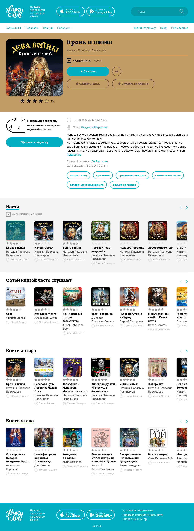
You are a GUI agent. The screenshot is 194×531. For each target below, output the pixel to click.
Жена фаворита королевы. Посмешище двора (45, 458)
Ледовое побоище (132, 247)
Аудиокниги (13, 27)
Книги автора (21, 351)
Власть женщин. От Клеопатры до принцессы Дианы (103, 458)
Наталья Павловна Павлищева (18, 253)
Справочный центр (134, 519)
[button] (13, 28)
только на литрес (124, 184)
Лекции (48, 27)
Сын (9, 313)
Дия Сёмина (42, 465)
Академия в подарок (69, 456)
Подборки (63, 27)
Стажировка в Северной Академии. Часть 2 (17, 458)
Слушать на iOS (89, 83)
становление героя (168, 175)
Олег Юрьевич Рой (160, 458)
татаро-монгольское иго (87, 184)
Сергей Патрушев (131, 321)
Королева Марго (45, 313)
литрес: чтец (78, 175)
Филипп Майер (15, 317)
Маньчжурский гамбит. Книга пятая (158, 317)
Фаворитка (155, 384)
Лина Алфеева (72, 461)
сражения (103, 175)
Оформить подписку (34, 142)
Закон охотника (102, 313)
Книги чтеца (20, 421)
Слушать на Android (135, 83)
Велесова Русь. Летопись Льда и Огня (45, 387)
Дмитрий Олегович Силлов (102, 319)
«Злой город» (43, 247)
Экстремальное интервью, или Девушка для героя (130, 458)
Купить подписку (145, 27)
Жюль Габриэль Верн (73, 326)
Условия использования (137, 510)
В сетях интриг (158, 454)
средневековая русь (132, 175)
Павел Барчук (157, 324)
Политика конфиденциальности (142, 514)
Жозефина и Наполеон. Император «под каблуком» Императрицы (74, 387)
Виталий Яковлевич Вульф (102, 467)
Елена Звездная (130, 465)
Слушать (90, 71)
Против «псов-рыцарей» (101, 249)
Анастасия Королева (13, 467)
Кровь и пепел (15, 247)
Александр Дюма (45, 317)
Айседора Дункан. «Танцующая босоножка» (103, 387)
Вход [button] (163, 27)
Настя (98, 60)
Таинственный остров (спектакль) (72, 317)
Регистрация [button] (179, 27)
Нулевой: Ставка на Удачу (131, 315)
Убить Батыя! (72, 247)
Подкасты (31, 27)
